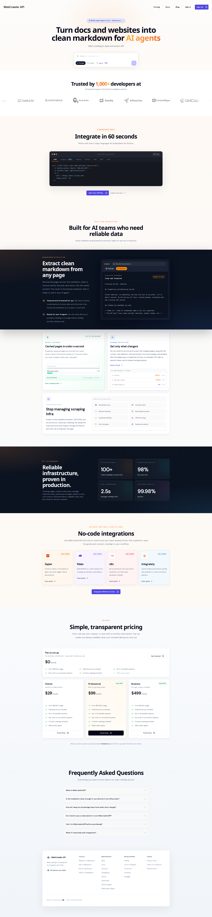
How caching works (52, 383)
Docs (168, 7)
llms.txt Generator (85, 869)
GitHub (126, 861)
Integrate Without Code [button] (104, 592)
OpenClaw (105, 881)
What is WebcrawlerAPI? (76, 790)
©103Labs (78, 900)
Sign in (188, 7)
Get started (156, 656)
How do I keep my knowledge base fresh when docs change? (91, 807)
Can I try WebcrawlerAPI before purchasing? (84, 824)
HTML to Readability (86, 873)
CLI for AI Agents (130, 865)
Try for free (61, 733)
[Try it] (134, 63)
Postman (127, 873)
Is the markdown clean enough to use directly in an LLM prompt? (92, 799)
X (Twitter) (128, 869)
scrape (81, 63)
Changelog (105, 873)
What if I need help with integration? (81, 833)
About (104, 877)
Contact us (105, 744)
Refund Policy (152, 869)
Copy (157, 154)
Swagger (127, 877)
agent (103, 63)
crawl (92, 63)
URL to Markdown (85, 865)
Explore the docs (117, 193)
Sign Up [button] (200, 7)
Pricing (157, 7)
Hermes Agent (107, 885)
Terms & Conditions (154, 865)
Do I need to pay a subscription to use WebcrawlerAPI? (89, 816)
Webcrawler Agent (108, 889)
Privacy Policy (152, 861)
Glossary (105, 869)
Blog (177, 7)
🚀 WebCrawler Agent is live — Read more (106, 20)
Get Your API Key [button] (96, 193)
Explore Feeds (115, 365)
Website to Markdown (87, 861)
